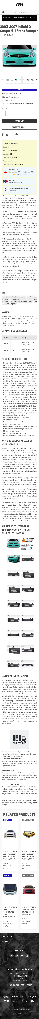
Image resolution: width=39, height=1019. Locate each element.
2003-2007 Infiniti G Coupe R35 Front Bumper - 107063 (29, 909)
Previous (3, 80)
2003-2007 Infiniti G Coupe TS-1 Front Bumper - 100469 (10, 854)
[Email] (7, 134)
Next (36, 80)
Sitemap (19, 1013)
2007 (28, 345)
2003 (23, 342)
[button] (27, 103)
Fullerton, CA (13, 191)
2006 (23, 345)
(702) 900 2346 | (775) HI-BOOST (20, 985)
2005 (32, 342)
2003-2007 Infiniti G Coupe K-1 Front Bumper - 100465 (29, 854)
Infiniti (6, 343)
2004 (28, 342)
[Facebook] (3, 134)
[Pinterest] (16, 134)
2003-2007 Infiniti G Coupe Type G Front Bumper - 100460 (10, 910)
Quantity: (5, 108)
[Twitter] (12, 134)
